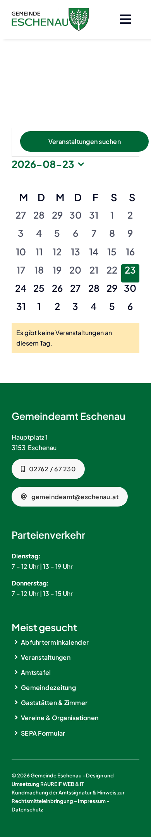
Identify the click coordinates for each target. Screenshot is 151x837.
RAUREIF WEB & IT (62, 784)
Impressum (92, 801)
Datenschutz (27, 809)
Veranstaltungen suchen (84, 141)
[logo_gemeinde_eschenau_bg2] (50, 11)
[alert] (75, 338)
